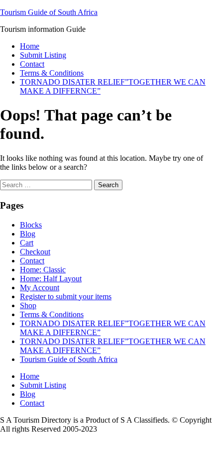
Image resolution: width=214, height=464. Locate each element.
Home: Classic (43, 269)
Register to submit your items (65, 296)
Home (29, 46)
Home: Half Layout (51, 278)
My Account (39, 287)
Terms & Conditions (52, 73)
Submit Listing (43, 55)
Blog (27, 234)
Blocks (31, 225)
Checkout (35, 251)
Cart (26, 242)
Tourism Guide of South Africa (49, 12)
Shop (28, 305)
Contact (32, 64)
